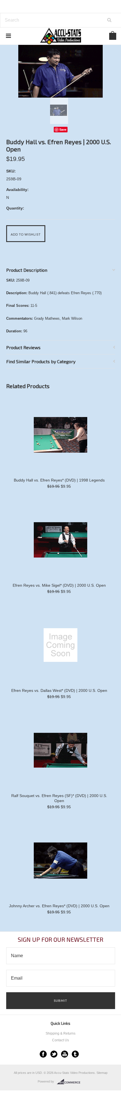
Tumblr (75, 1054)
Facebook (43, 1054)
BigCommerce (70, 1082)
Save (62, 129)
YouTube (64, 1054)
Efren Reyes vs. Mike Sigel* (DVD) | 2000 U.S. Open (59, 585)
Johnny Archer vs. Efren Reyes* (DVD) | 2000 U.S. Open (59, 906)
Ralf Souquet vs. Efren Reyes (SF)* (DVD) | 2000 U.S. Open (59, 798)
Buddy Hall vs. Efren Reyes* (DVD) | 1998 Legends (59, 480)
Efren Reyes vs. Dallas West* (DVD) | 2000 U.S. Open (59, 690)
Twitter (53, 1054)
